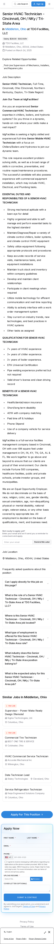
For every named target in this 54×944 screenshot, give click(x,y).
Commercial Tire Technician (21, 737)
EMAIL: (6, 846)
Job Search (22, 4)
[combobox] (9, 857)
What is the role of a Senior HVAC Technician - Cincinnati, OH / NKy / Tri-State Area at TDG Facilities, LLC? (24, 600)
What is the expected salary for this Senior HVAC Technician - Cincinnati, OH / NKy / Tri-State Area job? (25, 679)
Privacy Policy (27, 921)
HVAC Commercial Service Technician (26, 756)
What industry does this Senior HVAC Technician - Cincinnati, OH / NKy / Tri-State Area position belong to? (24, 658)
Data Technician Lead (17, 774)
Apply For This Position (25, 814)
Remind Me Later (42, 542)
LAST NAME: (32, 838)
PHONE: (7, 855)
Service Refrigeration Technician (23, 789)
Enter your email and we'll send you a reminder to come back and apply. (25, 533)
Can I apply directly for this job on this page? (24, 583)
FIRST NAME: (9, 838)
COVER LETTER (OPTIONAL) (15, 883)
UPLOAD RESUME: (23, 877)
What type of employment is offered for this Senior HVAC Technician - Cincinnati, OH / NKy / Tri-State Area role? (24, 638)
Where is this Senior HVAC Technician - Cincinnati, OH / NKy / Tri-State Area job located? (24, 619)
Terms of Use (29, 906)
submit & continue (27, 897)
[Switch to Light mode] (49, 4)
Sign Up (40, 4)
